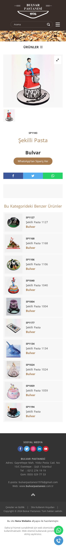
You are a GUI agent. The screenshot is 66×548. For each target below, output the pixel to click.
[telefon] (58, 540)
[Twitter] (27, 449)
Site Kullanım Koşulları (42, 507)
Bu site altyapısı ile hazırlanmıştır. (33, 521)
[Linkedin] (39, 449)
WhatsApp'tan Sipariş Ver (33, 161)
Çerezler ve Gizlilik (15, 507)
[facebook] (13, 176)
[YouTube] (46, 449)
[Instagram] (33, 449)
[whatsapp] (53, 176)
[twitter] (33, 176)
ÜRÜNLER (31, 47)
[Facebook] (20, 449)
